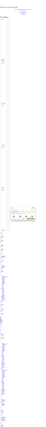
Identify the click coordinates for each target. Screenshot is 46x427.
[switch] (20, 216)
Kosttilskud (2, 245)
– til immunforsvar (3, 373)
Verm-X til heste (3, 389)
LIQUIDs (2, 355)
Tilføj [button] (4, 103)
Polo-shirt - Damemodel (3, 187)
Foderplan (2, 235)
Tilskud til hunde (2, 265)
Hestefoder (2, 377)
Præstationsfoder (3, 388)
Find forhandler (2, 240)
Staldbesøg (2, 425)
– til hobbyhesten (3, 372)
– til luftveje (3, 374)
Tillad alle (31, 218)
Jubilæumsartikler (2, 335)
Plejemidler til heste (2, 390)
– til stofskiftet (3, 376)
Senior (2, 381)
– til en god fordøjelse (3, 418)
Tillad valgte (23, 218)
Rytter (2, 393)
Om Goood (2, 405)
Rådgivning (2, 260)
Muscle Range (2, 296)
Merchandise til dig (2, 412)
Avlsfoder (3, 378)
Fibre (2, 379)
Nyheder (2, 309)
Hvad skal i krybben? (3, 256)
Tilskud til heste (2, 288)
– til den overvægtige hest (4, 370)
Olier (2, 387)
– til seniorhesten (3, 375)
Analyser (2, 300)
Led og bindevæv (3, 385)
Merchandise (2, 298)
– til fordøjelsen (3, 371)
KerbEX (3, 391)
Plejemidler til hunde (3, 267)
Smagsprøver (2, 368)
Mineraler (3, 386)
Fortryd (0, 330)
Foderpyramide (2, 236)
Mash (2, 380)
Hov (2, 384)
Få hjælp (2, 275)
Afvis (15, 218)
